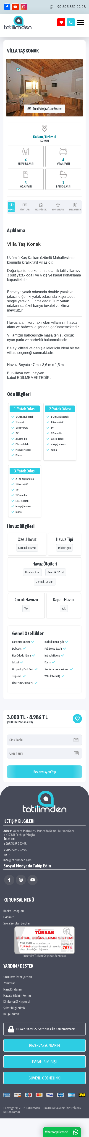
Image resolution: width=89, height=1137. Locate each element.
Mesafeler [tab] (75, 209)
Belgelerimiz (11, 1014)
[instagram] (23, 6)
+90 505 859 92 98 (14, 844)
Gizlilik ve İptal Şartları (17, 977)
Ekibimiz (8, 917)
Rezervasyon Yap (44, 772)
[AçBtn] (71, 22)
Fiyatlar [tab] (25, 209)
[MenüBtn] (80, 22)
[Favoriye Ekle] (77, 718)
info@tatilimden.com (17, 860)
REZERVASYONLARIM (44, 1045)
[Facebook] (9, 880)
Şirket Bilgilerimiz (14, 1008)
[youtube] (15, 6)
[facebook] (7, 6)
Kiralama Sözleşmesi (16, 1002)
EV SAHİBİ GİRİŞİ (44, 1061)
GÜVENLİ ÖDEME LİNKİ (45, 1078)
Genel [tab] (11, 209)
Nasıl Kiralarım (12, 989)
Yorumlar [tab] (58, 209)
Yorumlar (9, 983)
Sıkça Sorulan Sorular (16, 923)
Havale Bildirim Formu (17, 995)
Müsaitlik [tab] (41, 209)
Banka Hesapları (13, 911)
